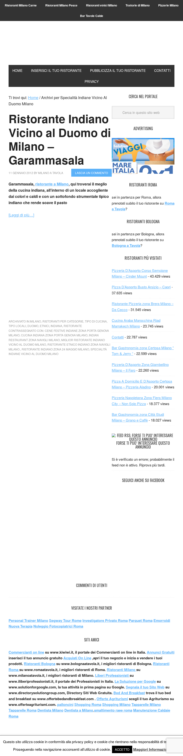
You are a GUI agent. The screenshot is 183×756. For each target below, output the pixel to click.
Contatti (118, 336)
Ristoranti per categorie (62, 321)
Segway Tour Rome (65, 620)
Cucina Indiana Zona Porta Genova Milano (54, 335)
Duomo (32, 326)
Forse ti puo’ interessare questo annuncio (143, 445)
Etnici (44, 326)
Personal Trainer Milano (28, 620)
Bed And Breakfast (129, 692)
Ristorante (73, 326)
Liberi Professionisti (112, 675)
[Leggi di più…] (21, 215)
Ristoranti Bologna (39, 663)
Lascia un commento (91, 173)
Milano (35, 321)
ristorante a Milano (52, 184)
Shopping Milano (116, 704)
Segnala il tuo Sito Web (145, 687)
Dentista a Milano (78, 710)
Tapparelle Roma (22, 710)
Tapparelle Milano (146, 704)
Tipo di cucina (96, 321)
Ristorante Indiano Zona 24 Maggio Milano (55, 349)
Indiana (56, 326)
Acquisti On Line (77, 658)
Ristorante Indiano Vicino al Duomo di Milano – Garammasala (60, 139)
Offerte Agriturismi (112, 698)
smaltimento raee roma (113, 710)
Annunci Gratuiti (160, 652)
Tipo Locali (17, 326)
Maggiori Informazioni (151, 749)
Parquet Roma (140, 620)
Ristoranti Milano (91, 46)
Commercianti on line (26, 652)
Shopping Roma (87, 704)
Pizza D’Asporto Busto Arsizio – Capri (141, 286)
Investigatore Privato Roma (105, 620)
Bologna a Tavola (126, 245)
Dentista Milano (50, 710)
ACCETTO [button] (122, 749)
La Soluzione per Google (135, 681)
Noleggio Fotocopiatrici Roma (58, 626)
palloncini (65, 704)
